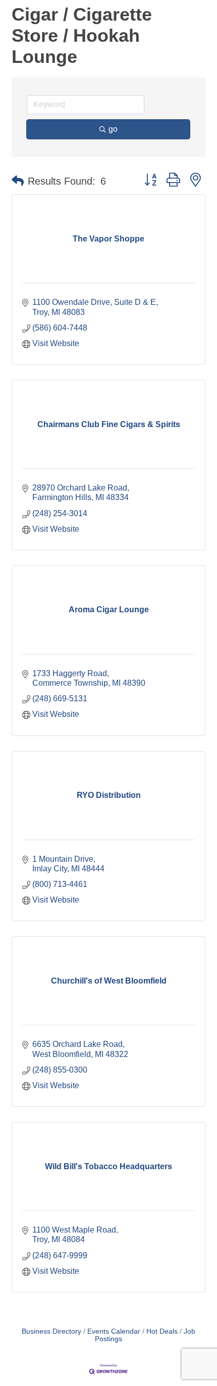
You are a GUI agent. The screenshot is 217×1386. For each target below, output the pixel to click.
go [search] (113, 129)
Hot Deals (162, 1331)
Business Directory (51, 1331)
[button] (18, 181)
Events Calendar (113, 1331)
